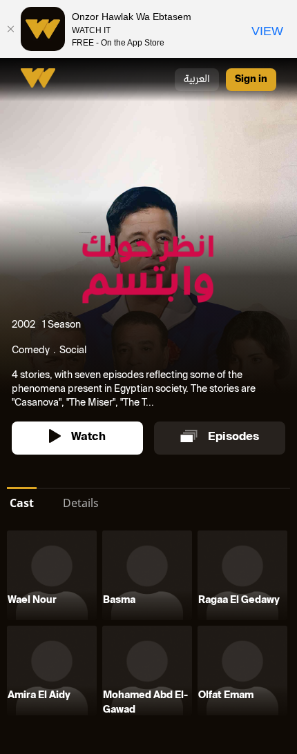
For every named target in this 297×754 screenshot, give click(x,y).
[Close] (10, 29)
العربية (197, 80)
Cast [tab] (22, 502)
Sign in (251, 80)
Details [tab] (81, 502)
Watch (88, 437)
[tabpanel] (148, 625)
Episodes (233, 437)
